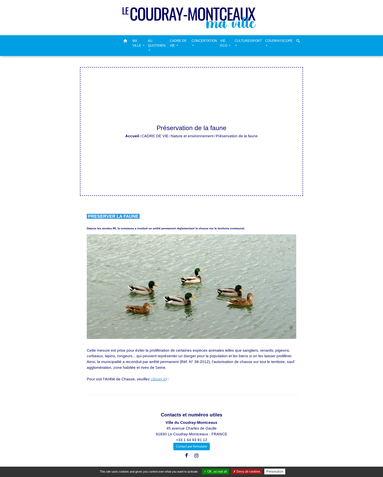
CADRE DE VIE (155, 136)
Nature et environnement (192, 136)
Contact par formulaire (191, 446)
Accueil (132, 136)
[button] (125, 41)
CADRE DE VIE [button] (178, 43)
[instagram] (196, 455)
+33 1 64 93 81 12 (191, 440)
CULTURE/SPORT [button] (248, 40)
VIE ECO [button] (224, 43)
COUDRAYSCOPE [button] (279, 40)
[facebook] (187, 455)
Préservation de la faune (237, 136)
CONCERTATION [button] (204, 40)
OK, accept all (216, 471)
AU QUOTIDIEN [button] (157, 43)
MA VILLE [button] (137, 43)
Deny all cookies (248, 471)
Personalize (274, 471)
